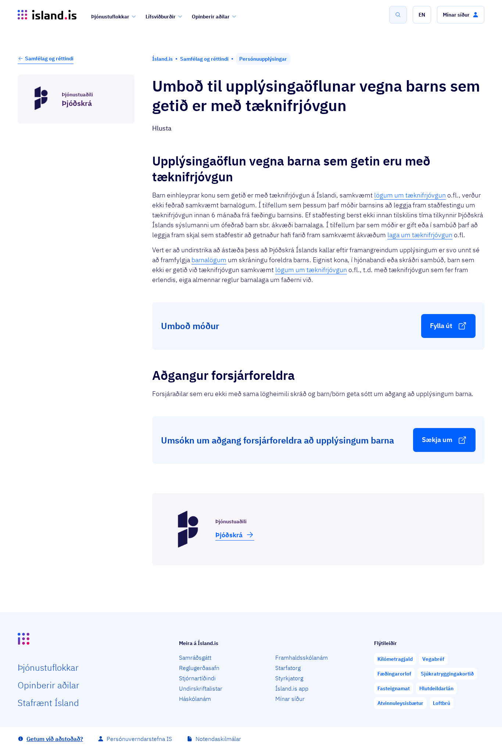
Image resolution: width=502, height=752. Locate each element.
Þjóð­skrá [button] (229, 535)
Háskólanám (195, 698)
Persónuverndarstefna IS (139, 738)
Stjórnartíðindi (197, 678)
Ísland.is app (291, 688)
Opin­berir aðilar (48, 685)
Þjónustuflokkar (110, 16)
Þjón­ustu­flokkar (48, 667)
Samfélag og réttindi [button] (49, 58)
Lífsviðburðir (161, 16)
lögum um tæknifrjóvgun (410, 195)
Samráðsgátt (195, 657)
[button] (422, 15)
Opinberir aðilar (211, 16)
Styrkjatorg (289, 678)
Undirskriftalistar (200, 688)
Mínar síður (290, 698)
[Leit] (398, 15)
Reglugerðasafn (199, 667)
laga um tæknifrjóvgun (419, 235)
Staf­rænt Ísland (48, 703)
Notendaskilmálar (218, 738)
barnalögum (208, 260)
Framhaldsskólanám (301, 657)
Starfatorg (288, 667)
